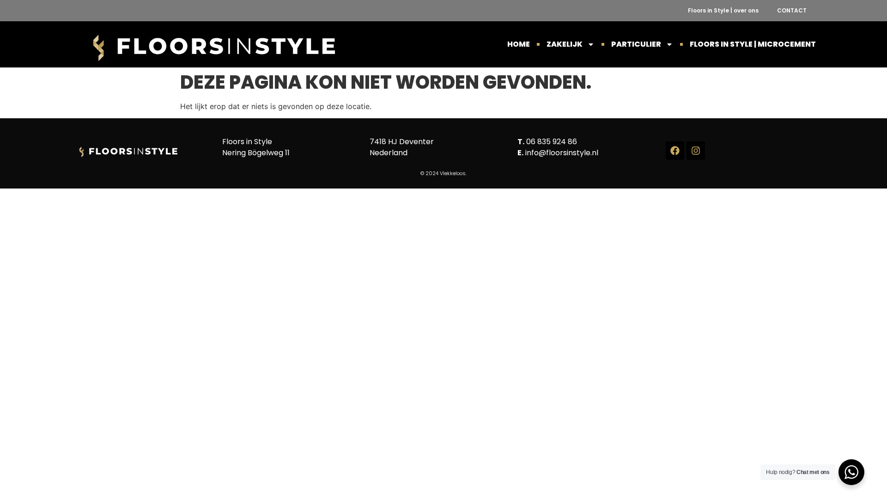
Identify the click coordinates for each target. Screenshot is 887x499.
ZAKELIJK (565, 44)
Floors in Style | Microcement (753, 44)
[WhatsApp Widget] (851, 472)
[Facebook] (675, 150)
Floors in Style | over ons (723, 10)
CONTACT (792, 10)
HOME (518, 44)
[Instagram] (696, 150)
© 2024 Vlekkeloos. (443, 173)
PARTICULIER (636, 44)
